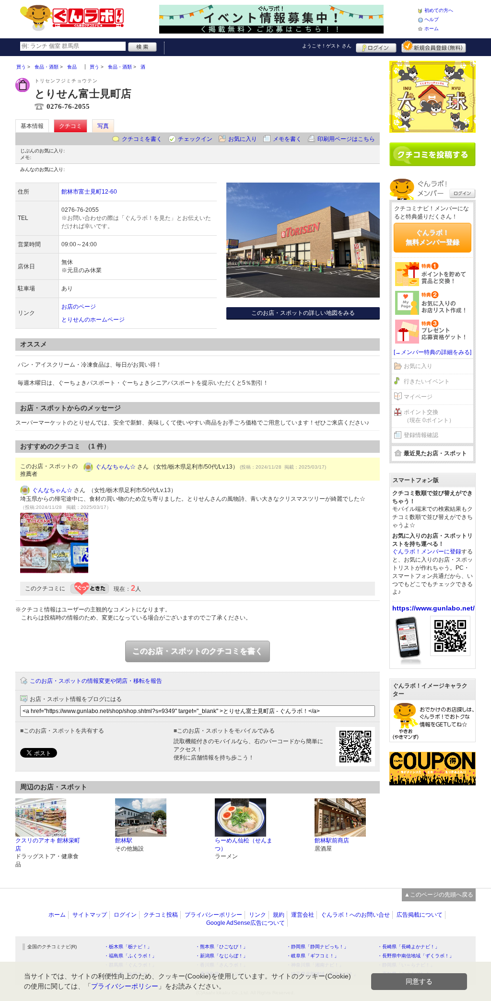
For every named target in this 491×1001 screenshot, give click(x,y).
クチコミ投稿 (160, 914)
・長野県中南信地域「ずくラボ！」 (415, 955)
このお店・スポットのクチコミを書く (197, 651)
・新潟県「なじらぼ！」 (221, 955)
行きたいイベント (427, 381)
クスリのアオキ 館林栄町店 (47, 844)
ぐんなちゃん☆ (115, 466)
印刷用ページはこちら (346, 139)
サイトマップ (89, 914)
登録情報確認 (421, 435)
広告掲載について (420, 914)
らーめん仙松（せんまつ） (243, 844)
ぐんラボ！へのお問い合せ (355, 914)
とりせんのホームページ (93, 319)
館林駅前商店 (332, 840)
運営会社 (302, 914)
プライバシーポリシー (213, 914)
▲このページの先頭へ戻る (438, 894)
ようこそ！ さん (326, 45)
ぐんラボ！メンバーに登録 (426, 551)
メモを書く (287, 139)
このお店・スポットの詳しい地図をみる (303, 313)
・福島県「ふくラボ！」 (130, 955)
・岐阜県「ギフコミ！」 (312, 955)
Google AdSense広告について (245, 923)
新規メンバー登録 (433, 46)
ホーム (431, 28)
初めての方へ (438, 10)
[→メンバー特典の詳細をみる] (432, 352)
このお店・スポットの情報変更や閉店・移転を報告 (96, 681)
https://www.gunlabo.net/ (433, 608)
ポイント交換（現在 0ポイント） (429, 416)
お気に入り (242, 139)
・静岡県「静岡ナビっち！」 (317, 946)
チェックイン (195, 139)
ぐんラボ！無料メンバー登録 (432, 237)
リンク (257, 914)
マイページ (418, 396)
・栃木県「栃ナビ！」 (128, 946)
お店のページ (78, 306)
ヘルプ (431, 19)
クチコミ (70, 126)
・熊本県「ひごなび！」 (221, 946)
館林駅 (123, 840)
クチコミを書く (142, 139)
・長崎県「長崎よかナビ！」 (408, 946)
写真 (103, 126)
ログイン (376, 46)
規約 (278, 914)
